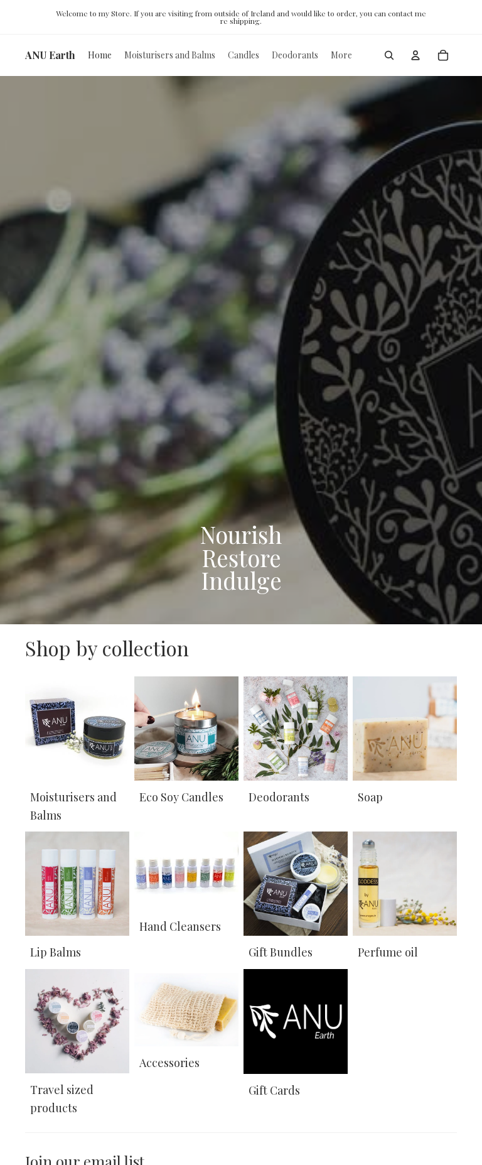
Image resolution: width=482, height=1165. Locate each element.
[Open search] (389, 55)
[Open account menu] (415, 55)
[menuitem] (341, 55)
